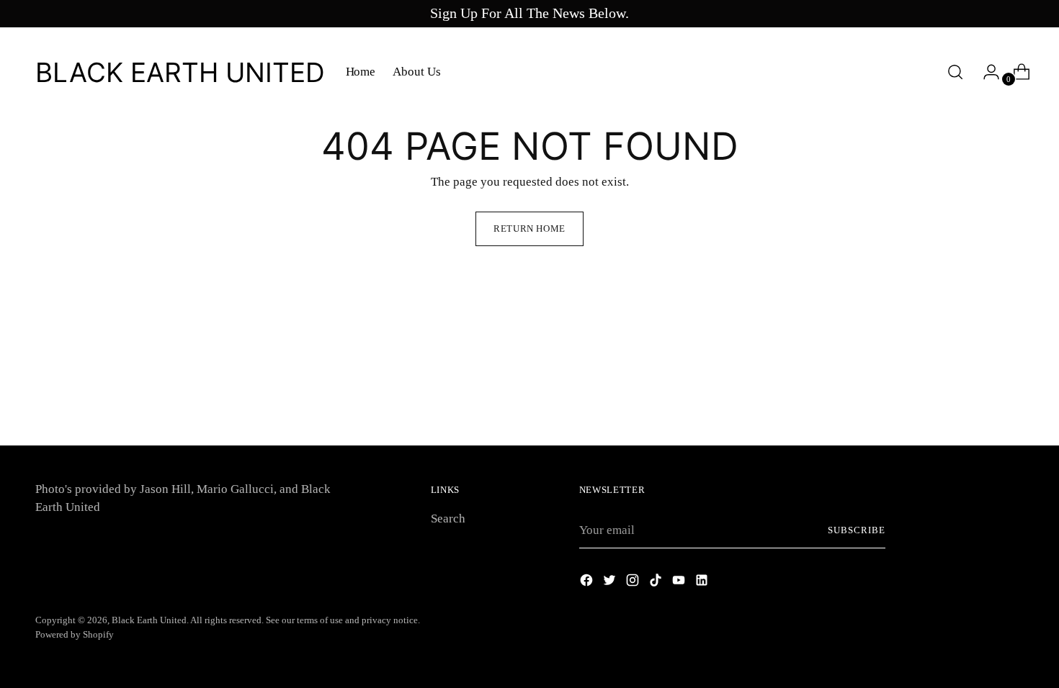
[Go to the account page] (985, 72)
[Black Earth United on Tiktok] (657, 583)
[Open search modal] (955, 72)
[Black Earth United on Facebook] (587, 583)
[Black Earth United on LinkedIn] (703, 583)
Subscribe (856, 530)
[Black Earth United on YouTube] (680, 583)
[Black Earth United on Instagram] (634, 583)
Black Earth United (149, 620)
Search (448, 518)
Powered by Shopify (74, 634)
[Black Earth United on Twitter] (611, 583)
